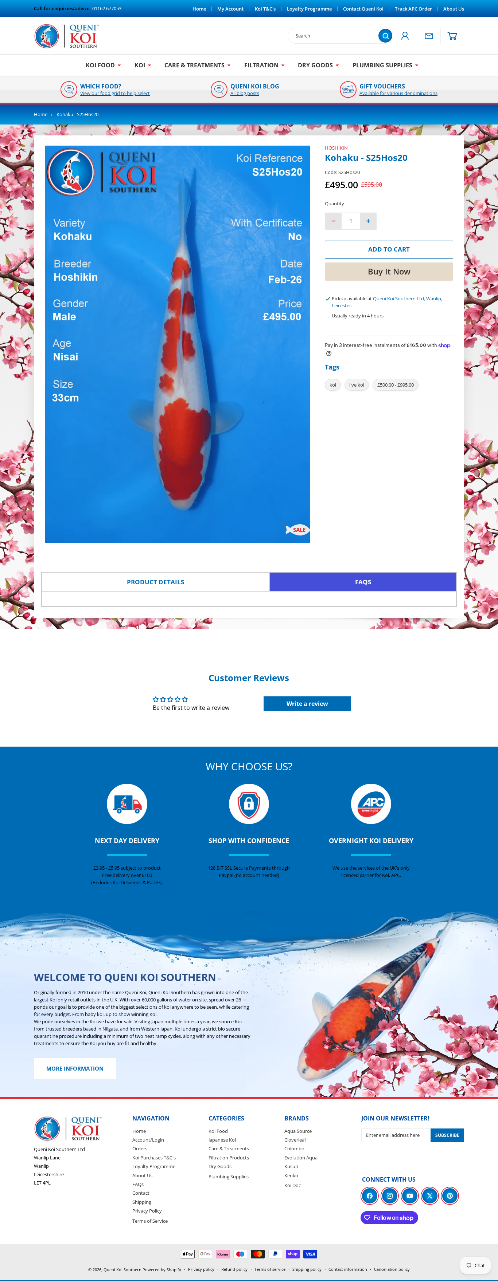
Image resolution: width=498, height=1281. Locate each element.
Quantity (334, 203)
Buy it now (389, 271)
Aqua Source (298, 1130)
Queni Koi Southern (122, 1269)
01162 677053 (106, 8)
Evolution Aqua (301, 1157)
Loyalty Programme (153, 1166)
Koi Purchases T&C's (154, 1157)
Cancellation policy (392, 1269)
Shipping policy (307, 1269)
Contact (140, 1193)
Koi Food (218, 1130)
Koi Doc (292, 1185)
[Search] (385, 36)
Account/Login (148, 1139)
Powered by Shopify (162, 1269)
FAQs (138, 1184)
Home (40, 114)
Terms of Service (150, 1220)
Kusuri (291, 1166)
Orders (139, 1148)
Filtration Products (229, 1157)
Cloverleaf (295, 1139)
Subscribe (447, 1135)
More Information (75, 1068)
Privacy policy (201, 1269)
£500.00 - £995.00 (395, 384)
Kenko (291, 1175)
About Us (142, 1175)
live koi (356, 384)
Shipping (141, 1202)
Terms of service (269, 1269)
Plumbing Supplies (229, 1176)
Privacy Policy (147, 1210)
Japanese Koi (222, 1139)
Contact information (347, 1269)
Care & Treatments (229, 1148)
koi (333, 384)
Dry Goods (220, 1166)
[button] (452, 36)
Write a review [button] (307, 704)
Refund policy (234, 1269)
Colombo (294, 1148)
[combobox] (337, 35)
